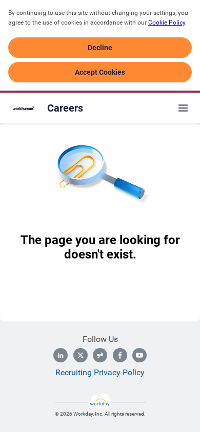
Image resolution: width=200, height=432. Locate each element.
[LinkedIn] (60, 355)
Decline (100, 48)
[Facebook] (120, 355)
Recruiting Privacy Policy (100, 372)
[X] (80, 355)
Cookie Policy (166, 22)
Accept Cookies (100, 72)
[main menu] (183, 108)
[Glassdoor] (100, 355)
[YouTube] (139, 355)
